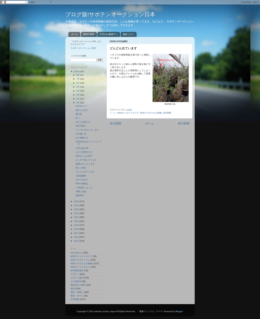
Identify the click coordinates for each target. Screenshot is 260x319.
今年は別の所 (82, 148)
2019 (76, 225)
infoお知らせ (76, 253)
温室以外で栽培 (78, 285)
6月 (78, 83)
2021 (76, 217)
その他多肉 (76, 281)
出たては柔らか (83, 122)
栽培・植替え (77, 292)
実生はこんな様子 (84, 156)
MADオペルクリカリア (128, 113)
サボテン (75, 274)
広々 (78, 118)
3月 (78, 95)
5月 (78, 87)
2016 (76, 237)
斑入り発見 (81, 168)
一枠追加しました (84, 188)
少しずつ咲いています (86, 160)
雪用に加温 (81, 191)
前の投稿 (183, 123)
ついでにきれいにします (87, 130)
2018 (76, 229)
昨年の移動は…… (84, 183)
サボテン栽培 (77, 278)
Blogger (179, 311)
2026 (76, 71)
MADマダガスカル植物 (151, 113)
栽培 (73, 288)
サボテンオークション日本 (83, 48)
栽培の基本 (88, 34)
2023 (76, 209)
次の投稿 (115, 123)
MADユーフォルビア (80, 267)
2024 (76, 205)
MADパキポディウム (80, 260)
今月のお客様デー (109, 34)
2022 (76, 213)
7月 (78, 79)
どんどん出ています (85, 172)
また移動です (82, 138)
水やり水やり (82, 180)
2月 (78, 99)
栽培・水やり (77, 296)
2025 (76, 201)
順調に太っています (85, 164)
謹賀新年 (80, 195)
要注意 (79, 114)
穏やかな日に (82, 110)
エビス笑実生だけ (84, 152)
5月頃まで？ (81, 106)
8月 (78, 75)
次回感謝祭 (81, 176)
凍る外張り (81, 126)
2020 (76, 221)
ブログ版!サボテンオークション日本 (110, 14)
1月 (78, 103)
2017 (76, 233)
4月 (78, 91)
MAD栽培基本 (77, 270)
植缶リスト (128, 34)
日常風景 (167, 113)
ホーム (74, 34)
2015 (76, 241)
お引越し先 (81, 134)
